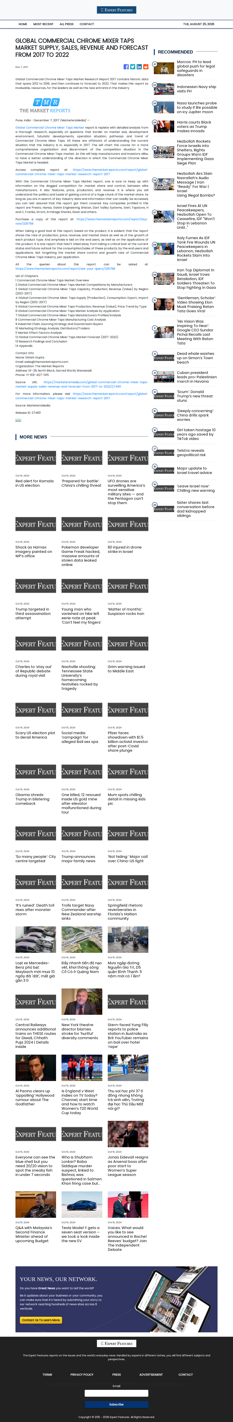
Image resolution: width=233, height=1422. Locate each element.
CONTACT (87, 24)
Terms (47, 1375)
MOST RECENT (43, 24)
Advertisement (151, 1375)
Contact (186, 1375)
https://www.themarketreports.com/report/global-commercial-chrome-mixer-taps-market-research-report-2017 (81, 172)
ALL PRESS (67, 24)
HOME (23, 24)
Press (116, 1375)
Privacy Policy (81, 1375)
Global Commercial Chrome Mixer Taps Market (49, 127)
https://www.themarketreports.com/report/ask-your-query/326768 (65, 269)
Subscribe (116, 1404)
